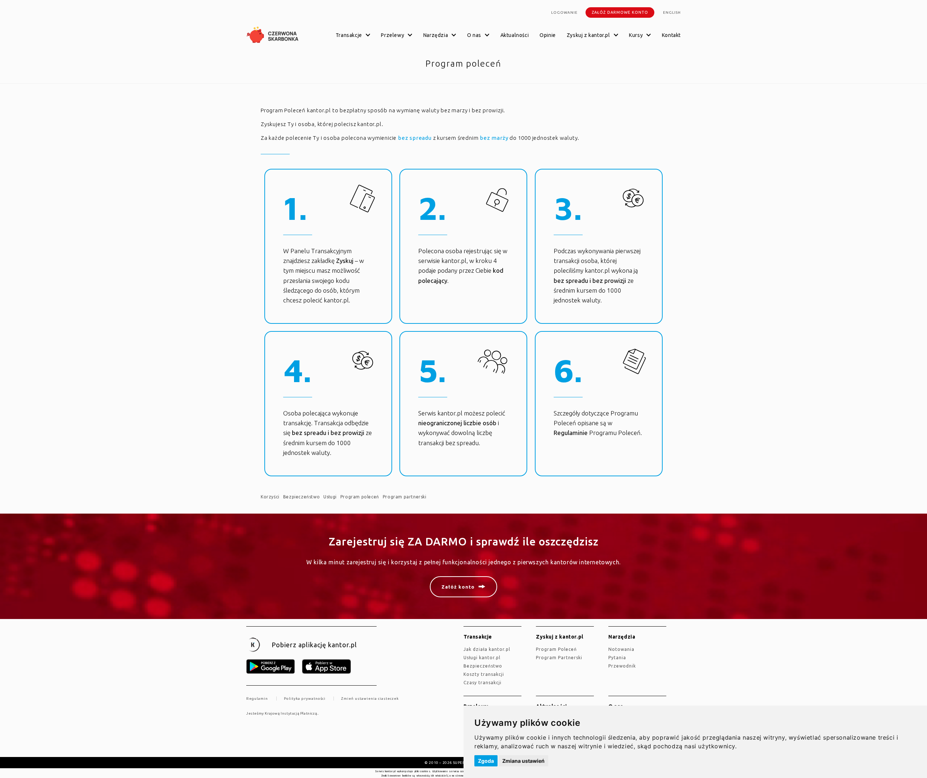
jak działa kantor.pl (487, 649)
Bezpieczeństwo (301, 496)
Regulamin (257, 698)
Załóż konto (458, 586)
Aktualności (514, 35)
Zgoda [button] (486, 761)
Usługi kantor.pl (482, 657)
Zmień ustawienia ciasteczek (370, 698)
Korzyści (270, 496)
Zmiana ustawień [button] (523, 761)
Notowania (621, 649)
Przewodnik (622, 666)
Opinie (548, 35)
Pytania (617, 657)
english (672, 12)
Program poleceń (359, 496)
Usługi (330, 496)
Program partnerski (405, 496)
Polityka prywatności (305, 698)
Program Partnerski (559, 657)
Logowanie (564, 12)
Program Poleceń (556, 649)
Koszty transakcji (484, 674)
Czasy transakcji (483, 682)
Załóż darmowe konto (620, 12)
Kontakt (671, 35)
